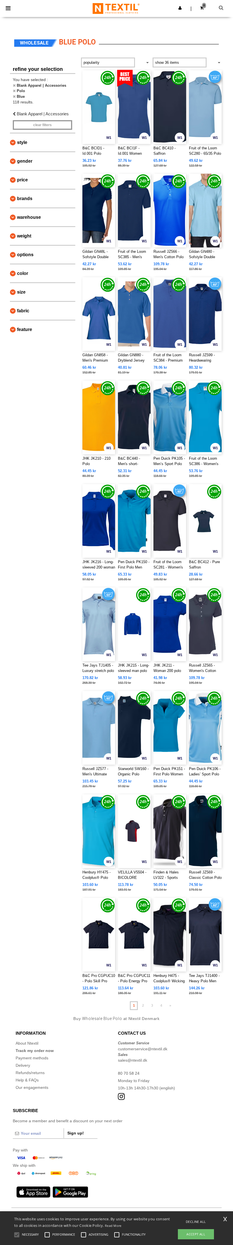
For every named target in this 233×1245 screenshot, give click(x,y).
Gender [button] (24, 161)
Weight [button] (24, 236)
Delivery (23, 1065)
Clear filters (42, 125)
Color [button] (22, 273)
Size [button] (21, 292)
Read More (113, 1225)
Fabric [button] (23, 310)
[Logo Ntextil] (116, 8)
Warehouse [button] (29, 217)
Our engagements (32, 1087)
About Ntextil (27, 1043)
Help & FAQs (27, 1080)
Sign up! (75, 1133)
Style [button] (22, 142)
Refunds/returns (30, 1072)
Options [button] (25, 254)
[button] (180, 8)
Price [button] (22, 179)
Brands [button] (24, 198)
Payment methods (32, 1058)
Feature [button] (24, 329)
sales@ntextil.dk (132, 1060)
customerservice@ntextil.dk (142, 1049)
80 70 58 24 (129, 1073)
